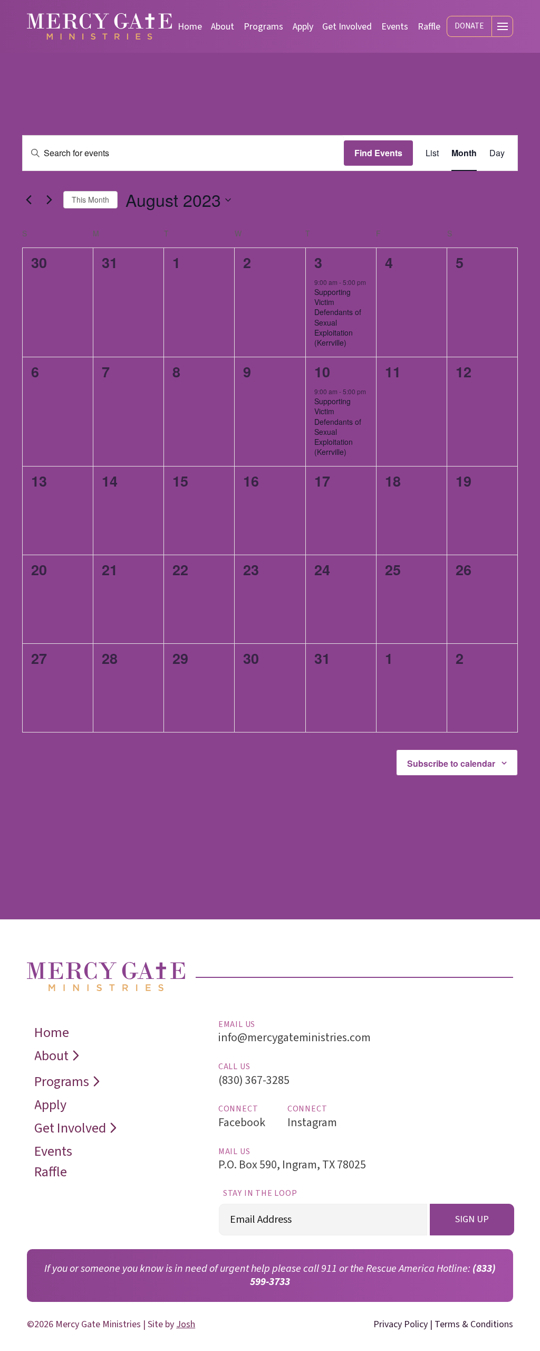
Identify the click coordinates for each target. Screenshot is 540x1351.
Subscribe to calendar (451, 763)
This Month (90, 199)
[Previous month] (28, 200)
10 (322, 371)
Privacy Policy (400, 1324)
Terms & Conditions (474, 1324)
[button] (469, 26)
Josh (185, 1324)
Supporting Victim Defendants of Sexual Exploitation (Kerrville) (337, 317)
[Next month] (49, 200)
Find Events (378, 153)
